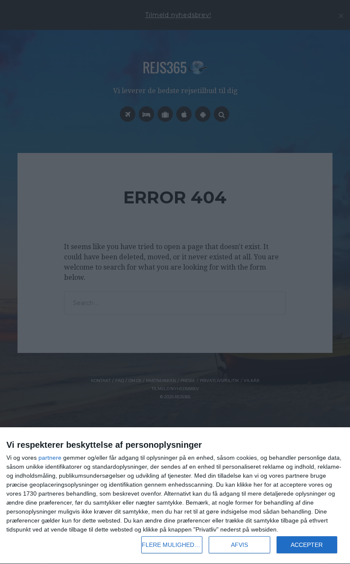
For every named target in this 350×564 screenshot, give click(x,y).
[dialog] (175, 496)
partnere (49, 458)
